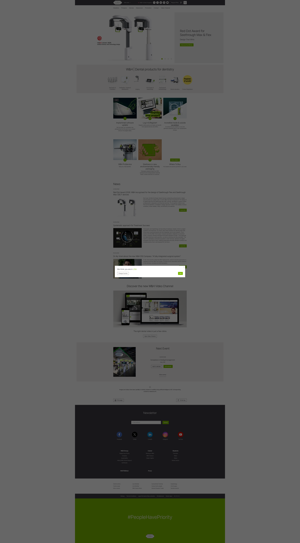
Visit (180, 273)
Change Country (123, 273)
